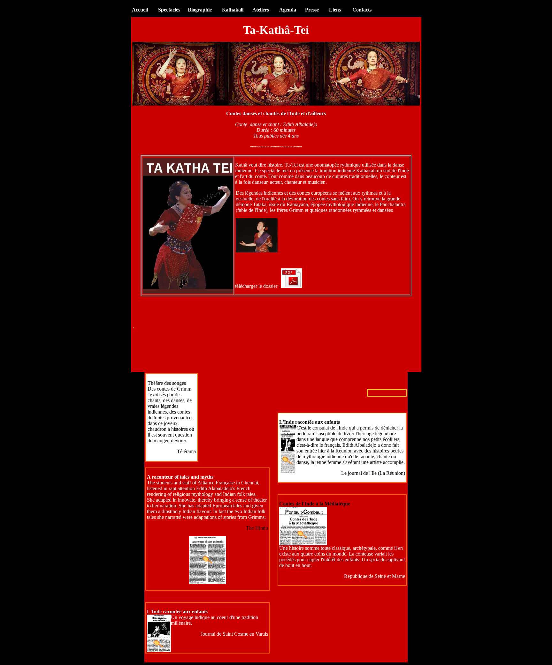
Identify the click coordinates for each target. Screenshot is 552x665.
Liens (335, 9)
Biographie (200, 9)
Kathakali (232, 9)
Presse (312, 9)
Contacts (362, 9)
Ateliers (260, 9)
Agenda (287, 9)
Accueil (140, 9)
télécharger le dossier (257, 286)
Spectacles (172, 9)
